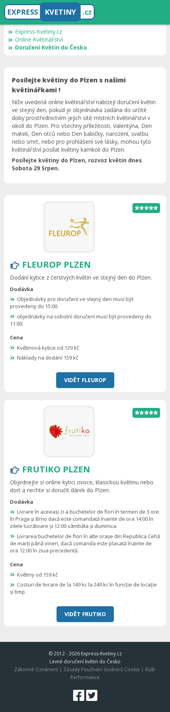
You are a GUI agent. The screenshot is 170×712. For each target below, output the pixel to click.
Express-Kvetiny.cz (38, 31)
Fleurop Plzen (56, 264)
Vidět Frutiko (85, 614)
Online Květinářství (39, 39)
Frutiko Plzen (56, 469)
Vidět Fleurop (85, 380)
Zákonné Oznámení (36, 669)
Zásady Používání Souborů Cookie (101, 669)
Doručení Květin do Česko (51, 47)
